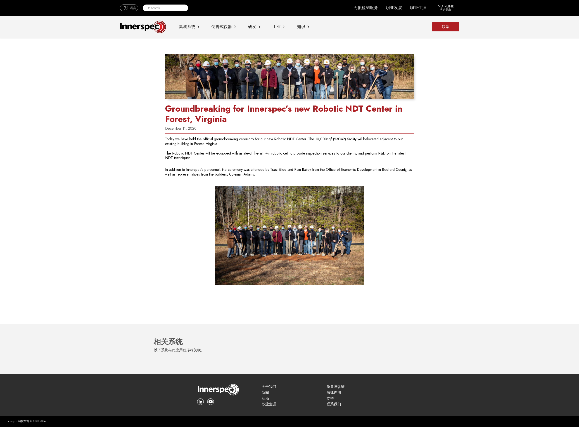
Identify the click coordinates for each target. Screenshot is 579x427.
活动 (265, 398)
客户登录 (445, 10)
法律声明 (334, 392)
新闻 (265, 392)
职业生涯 (418, 8)
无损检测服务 (366, 8)
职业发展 (394, 8)
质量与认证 (336, 387)
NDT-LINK (445, 6)
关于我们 (269, 387)
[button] (129, 7)
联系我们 (334, 404)
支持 (330, 398)
